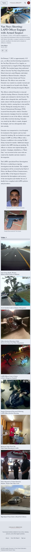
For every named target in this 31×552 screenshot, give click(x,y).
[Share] (6, 50)
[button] (14, 197)
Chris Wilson (4, 45)
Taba (13, 550)
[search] (25, 3)
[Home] (15, 3)
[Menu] (28, 2)
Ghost (9, 550)
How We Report (15, 538)
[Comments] (3, 50)
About (7, 538)
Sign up (23, 538)
